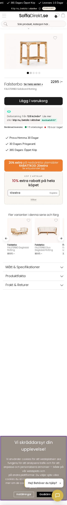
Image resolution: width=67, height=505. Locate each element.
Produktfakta (16, 276)
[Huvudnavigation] (4, 15)
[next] (61, 238)
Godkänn (45, 494)
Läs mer (47, 116)
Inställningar (23, 494)
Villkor (33, 200)
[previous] (6, 238)
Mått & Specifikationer (23, 267)
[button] (33, 8)
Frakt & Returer (17, 285)
